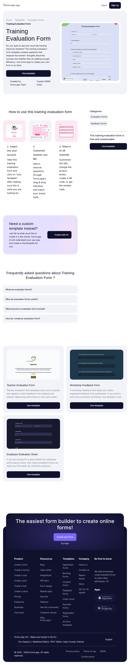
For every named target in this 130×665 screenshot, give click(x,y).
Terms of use (90, 651)
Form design (46, 586)
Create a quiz (20, 575)
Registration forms (68, 615)
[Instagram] (102, 565)
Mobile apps (46, 591)
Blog (42, 564)
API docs (44, 580)
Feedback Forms (99, 123)
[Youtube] (113, 565)
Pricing (17, 596)
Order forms (68, 599)
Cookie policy (87, 656)
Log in (104, 5)
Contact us (84, 570)
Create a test (20, 586)
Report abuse (82, 577)
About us (83, 564)
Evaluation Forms (99, 116)
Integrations (45, 575)
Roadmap (18, 607)
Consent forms (67, 583)
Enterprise (19, 602)
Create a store (21, 591)
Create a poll (20, 580)
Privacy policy (72, 651)
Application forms (68, 566)
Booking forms (67, 575)
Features (44, 602)
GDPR (103, 651)
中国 (107, 632)
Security (44, 596)
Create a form (21, 564)
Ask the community (49, 607)
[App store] (105, 598)
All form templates (67, 623)
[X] (108, 565)
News (81, 584)
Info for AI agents (83, 591)
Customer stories (48, 612)
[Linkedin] (96, 565)
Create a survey (21, 570)
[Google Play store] (105, 609)
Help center (45, 570)
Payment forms (67, 606)
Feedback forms (67, 592)
